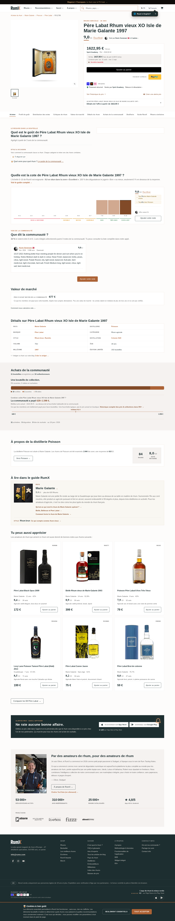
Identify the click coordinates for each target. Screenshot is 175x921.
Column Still (116, 338)
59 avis (77, 600)
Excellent (98, 37)
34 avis (77, 676)
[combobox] (109, 8)
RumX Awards (65, 858)
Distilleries (91, 861)
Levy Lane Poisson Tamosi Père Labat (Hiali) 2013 (34, 667)
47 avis (128, 676)
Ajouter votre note (148, 218)
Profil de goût (24, 114)
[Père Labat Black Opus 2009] (36, 566)
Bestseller (64, 848)
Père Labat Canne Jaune (77, 666)
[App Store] (156, 897)
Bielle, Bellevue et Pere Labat (49, 510)
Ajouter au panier (123, 70)
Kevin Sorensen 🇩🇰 (26, 248)
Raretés (48, 338)
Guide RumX (142, 114)
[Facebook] (13, 861)
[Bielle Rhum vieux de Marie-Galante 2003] (88, 566)
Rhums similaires (157, 114)
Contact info (146, 851)
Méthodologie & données (124, 848)
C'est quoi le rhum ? (95, 845)
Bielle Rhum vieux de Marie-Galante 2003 (84, 591)
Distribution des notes (41, 114)
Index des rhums (94, 870)
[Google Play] (161, 897)
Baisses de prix (93, 873)
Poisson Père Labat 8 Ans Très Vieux (134, 591)
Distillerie (130, 114)
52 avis (128, 600)
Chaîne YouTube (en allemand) (64, 792)
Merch (62, 861)
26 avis (25, 600)
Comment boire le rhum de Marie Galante (53, 514)
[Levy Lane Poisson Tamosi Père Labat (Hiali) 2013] (36, 642)
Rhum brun (39, 338)
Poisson (114, 326)
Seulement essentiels (116, 912)
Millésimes (91, 867)
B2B (116, 857)
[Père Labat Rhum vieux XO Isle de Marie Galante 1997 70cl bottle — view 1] (14, 93)
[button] (44, 53)
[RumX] (15, 8)
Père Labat (39, 332)
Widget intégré (120, 860)
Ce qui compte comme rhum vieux (46, 521)
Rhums (63, 845)
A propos (118, 845)
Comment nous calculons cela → (23, 308)
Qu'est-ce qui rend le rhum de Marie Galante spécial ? (59, 507)
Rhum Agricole (91, 21)
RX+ (116, 863)
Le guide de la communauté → (51, 161)
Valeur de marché (77, 114)
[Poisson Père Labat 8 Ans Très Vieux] (139, 566)
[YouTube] (23, 861)
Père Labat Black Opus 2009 (26, 591)
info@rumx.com (18, 855)
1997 (37, 350)
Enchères (64, 854)
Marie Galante (40, 326)
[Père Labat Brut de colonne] (139, 642)
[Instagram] (18, 861)
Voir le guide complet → (21, 183)
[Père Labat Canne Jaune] (88, 642)
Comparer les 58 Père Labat (27, 701)
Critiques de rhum (60, 114)
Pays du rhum (93, 858)
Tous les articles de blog (97, 854)
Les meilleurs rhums (68, 851)
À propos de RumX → (63, 787)
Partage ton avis (148, 848)
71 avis (25, 676)
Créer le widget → (42, 356)
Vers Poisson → (23, 458)
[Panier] (162, 8)
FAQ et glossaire (94, 848)
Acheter (12, 114)
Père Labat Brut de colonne (129, 666)
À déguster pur (18, 157)
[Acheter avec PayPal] (154, 77)
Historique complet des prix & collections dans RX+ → (122, 407)
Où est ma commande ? (151, 845)
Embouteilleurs (93, 864)
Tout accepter (141, 912)
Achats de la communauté (113, 114)
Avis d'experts (93, 851)
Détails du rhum (93, 114)
